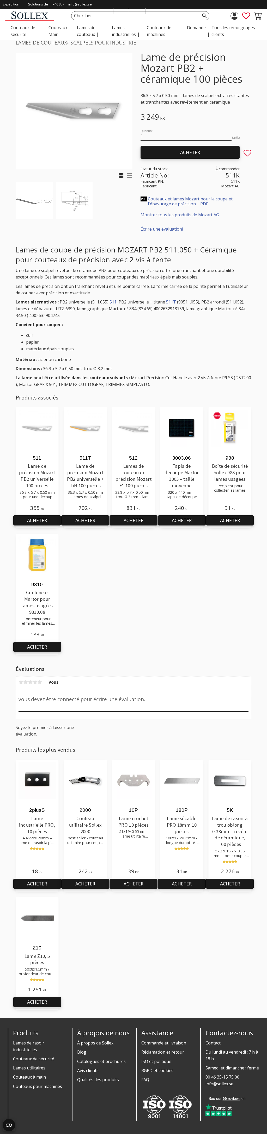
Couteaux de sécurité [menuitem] (23, 31)
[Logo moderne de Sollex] (29, 19)
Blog (81, 1052)
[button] (246, 16)
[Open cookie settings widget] (9, 1125)
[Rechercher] (204, 15)
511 (113, 302)
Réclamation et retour (162, 1052)
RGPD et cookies (157, 1070)
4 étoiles (35, 682)
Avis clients (88, 1070)
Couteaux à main (29, 1077)
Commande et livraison (163, 1043)
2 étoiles (25, 682)
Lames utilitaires (29, 1068)
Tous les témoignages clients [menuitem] (233, 31)
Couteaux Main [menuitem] (57, 31)
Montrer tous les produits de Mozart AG (180, 215)
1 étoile (21, 682)
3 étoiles (30, 682)
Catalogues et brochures (101, 1061)
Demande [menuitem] (196, 27)
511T (171, 302)
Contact (213, 1043)
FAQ (145, 1079)
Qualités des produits (98, 1079)
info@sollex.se (80, 4)
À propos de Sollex (95, 1043)
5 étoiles (39, 682)
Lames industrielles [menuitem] (124, 31)
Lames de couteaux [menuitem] (86, 31)
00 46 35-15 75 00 (222, 1077)
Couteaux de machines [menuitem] (159, 31)
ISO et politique (156, 1061)
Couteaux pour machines (37, 1086)
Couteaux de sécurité (33, 1059)
